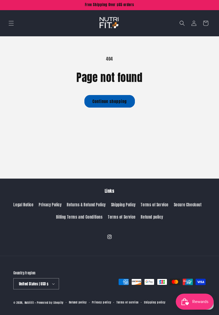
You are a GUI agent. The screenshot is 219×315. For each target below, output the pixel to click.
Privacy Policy (50, 205)
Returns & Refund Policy (86, 205)
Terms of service (127, 302)
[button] (11, 23)
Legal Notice (23, 205)
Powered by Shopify (50, 302)
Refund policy (152, 217)
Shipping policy (155, 302)
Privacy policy (101, 302)
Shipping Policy (123, 205)
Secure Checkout (188, 205)
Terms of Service (155, 205)
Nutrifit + (30, 302)
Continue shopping (109, 101)
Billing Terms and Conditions (79, 217)
